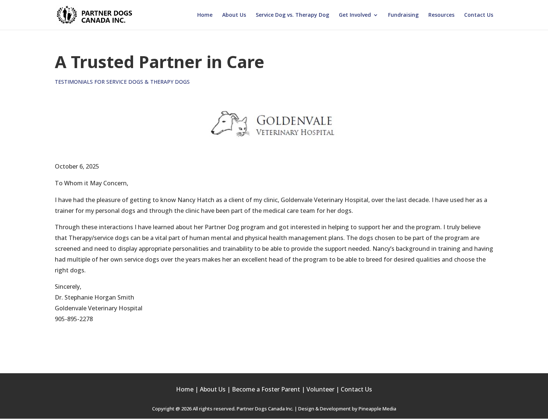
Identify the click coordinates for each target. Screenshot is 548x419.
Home (204, 15)
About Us (234, 15)
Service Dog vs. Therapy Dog (292, 15)
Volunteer (320, 389)
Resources (441, 15)
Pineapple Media (377, 408)
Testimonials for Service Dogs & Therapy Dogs (122, 81)
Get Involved (355, 15)
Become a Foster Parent (266, 389)
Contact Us (478, 15)
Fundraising (403, 15)
